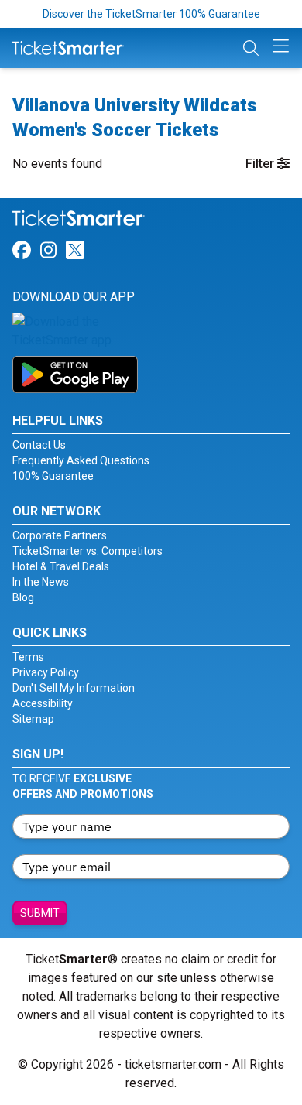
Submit (40, 913)
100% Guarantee (53, 476)
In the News (40, 582)
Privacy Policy (45, 672)
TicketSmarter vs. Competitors (87, 551)
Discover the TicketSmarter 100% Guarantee (151, 14)
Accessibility (42, 703)
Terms (28, 657)
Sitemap (33, 719)
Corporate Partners (59, 535)
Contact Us (39, 445)
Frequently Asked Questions (80, 460)
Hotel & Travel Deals (60, 566)
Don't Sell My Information (73, 688)
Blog (23, 597)
